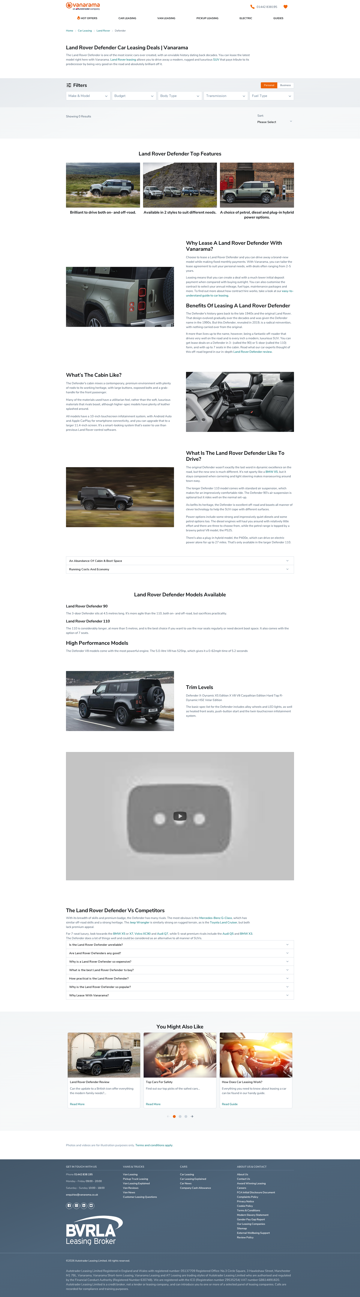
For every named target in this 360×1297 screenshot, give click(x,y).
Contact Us (243, 1179)
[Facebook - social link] (69, 1206)
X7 (131, 933)
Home (69, 30)
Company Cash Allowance (195, 1188)
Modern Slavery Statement (252, 1215)
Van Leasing (130, 1174)
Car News (186, 1183)
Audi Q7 (162, 933)
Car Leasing (187, 1174)
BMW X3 (246, 933)
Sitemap (242, 1228)
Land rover (103, 30)
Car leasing (85, 30)
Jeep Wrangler (139, 922)
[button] (180, 816)
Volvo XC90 (143, 933)
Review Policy (245, 1237)
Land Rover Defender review (252, 352)
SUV (216, 59)
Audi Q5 (228, 933)
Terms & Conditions (248, 1210)
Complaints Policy (247, 1197)
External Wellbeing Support (253, 1233)
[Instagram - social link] (77, 1206)
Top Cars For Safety (159, 1082)
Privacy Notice (245, 1201)
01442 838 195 (83, 1174)
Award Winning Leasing (251, 1183)
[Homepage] (83, 7)
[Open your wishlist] (285, 6)
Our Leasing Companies (251, 1224)
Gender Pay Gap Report (251, 1219)
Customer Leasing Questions (140, 1197)
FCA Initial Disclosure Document (256, 1192)
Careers (241, 1188)
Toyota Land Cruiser (223, 922)
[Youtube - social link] (91, 1206)
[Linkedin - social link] (84, 1206)
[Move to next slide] (192, 1116)
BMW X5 (272, 472)
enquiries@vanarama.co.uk (82, 1194)
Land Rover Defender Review (90, 1082)
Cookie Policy (245, 1206)
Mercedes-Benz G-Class (215, 918)
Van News (129, 1192)
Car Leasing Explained (193, 1179)
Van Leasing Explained (136, 1183)
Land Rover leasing (123, 59)
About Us (242, 1174)
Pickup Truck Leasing (135, 1179)
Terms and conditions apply (153, 1145)
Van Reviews (130, 1188)
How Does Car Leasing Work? (242, 1082)
